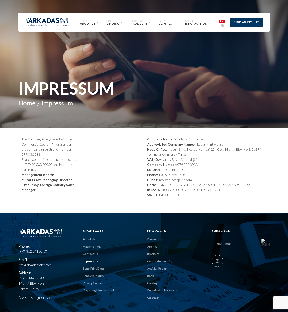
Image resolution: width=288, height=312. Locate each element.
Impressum (90, 261)
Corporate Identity (159, 261)
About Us (89, 239)
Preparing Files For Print (98, 290)
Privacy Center (92, 283)
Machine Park (92, 246)
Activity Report (157, 268)
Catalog (152, 283)
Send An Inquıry (93, 275)
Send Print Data (93, 268)
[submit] (265, 243)
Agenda (152, 246)
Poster (151, 239)
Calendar (153, 297)
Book (150, 275)
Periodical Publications (162, 290)
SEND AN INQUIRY (246, 22)
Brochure (153, 253)
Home (27, 102)
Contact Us (90, 253)
